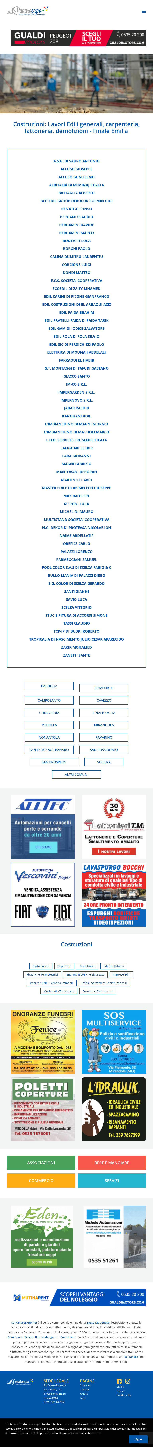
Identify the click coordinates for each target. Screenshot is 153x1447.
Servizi (112, 1180)
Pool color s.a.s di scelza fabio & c (76, 567)
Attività (84, 1393)
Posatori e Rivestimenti (98, 991)
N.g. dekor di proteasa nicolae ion (76, 527)
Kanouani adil (76, 416)
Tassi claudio (76, 623)
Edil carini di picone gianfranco (76, 296)
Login (83, 1398)
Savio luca (76, 599)
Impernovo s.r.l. (76, 400)
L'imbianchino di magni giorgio (76, 424)
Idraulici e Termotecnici (42, 974)
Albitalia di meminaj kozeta (76, 185)
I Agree (138, 1439)
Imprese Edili (121, 974)
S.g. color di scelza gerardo (76, 583)
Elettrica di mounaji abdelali (76, 352)
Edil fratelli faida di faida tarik (77, 320)
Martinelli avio (76, 479)
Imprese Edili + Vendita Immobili (52, 983)
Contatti (84, 1389)
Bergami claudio (76, 216)
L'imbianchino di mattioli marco (76, 432)
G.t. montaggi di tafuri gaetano (76, 368)
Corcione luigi (76, 264)
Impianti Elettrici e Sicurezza (85, 974)
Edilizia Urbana (114, 966)
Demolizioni (87, 966)
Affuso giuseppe (76, 169)
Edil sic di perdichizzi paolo (76, 344)
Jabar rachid (76, 408)
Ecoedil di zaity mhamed (76, 288)
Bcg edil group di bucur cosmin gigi (76, 200)
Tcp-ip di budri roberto (76, 631)
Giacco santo (76, 376)
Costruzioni (29, 124)
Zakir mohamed (76, 647)
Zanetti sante (76, 655)
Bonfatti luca (77, 240)
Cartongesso (41, 966)
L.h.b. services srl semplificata (76, 440)
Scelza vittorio (76, 607)
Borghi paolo (76, 248)
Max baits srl (76, 495)
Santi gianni (76, 591)
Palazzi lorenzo (77, 551)
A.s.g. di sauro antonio (76, 161)
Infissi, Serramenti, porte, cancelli (104, 983)
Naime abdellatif (76, 535)
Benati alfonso (76, 208)
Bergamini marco (76, 232)
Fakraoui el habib (76, 360)
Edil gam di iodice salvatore (76, 328)
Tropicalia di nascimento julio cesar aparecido (76, 639)
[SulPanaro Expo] (27, 11)
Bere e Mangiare (111, 1162)
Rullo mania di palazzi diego (76, 575)
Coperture (64, 966)
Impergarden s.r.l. (76, 392)
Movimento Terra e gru (59, 991)
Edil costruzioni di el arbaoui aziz (76, 304)
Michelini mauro (76, 511)
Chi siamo (85, 1385)
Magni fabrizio (76, 463)
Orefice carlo (76, 543)
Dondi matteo (76, 272)
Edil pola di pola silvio (76, 336)
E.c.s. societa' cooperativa (76, 280)
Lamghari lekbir (76, 448)
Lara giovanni (76, 456)
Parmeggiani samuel (76, 559)
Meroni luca (76, 503)
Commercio (41, 1180)
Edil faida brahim (76, 312)
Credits (121, 1386)
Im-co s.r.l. (76, 384)
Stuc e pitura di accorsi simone (76, 615)
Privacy (121, 1391)
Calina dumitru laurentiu (76, 256)
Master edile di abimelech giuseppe (76, 487)
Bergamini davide (76, 224)
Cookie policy (124, 1395)
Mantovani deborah (76, 471)
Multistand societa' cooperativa (76, 519)
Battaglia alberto (76, 192)
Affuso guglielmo (76, 177)
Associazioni (41, 1162)
